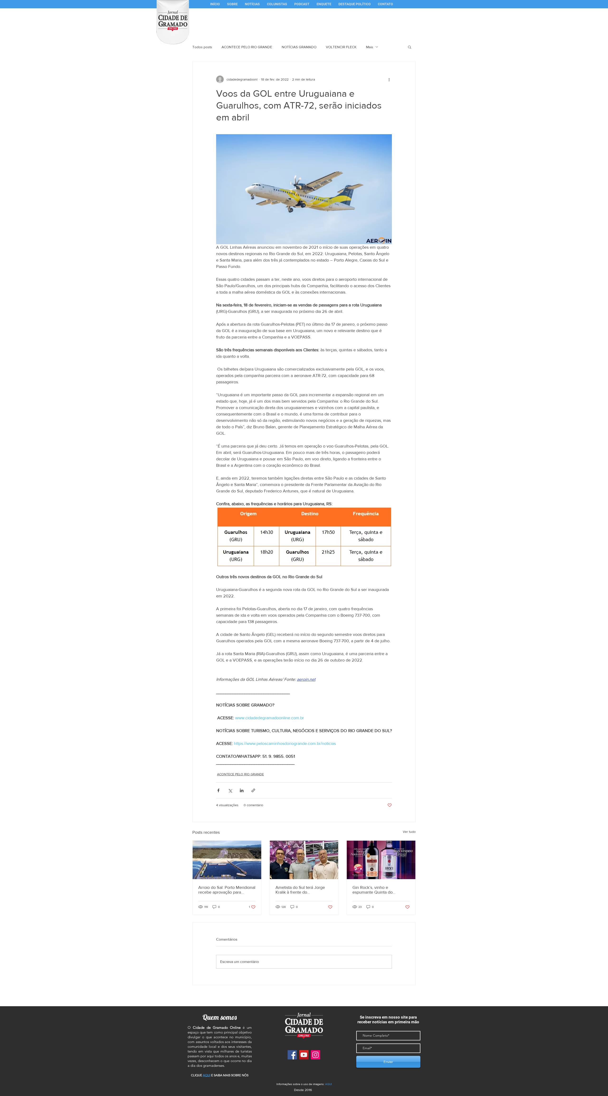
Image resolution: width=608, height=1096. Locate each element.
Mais (369, 47)
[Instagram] (315, 1054)
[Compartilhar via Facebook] (218, 790)
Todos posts (202, 47)
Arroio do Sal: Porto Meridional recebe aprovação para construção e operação (226, 890)
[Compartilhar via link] (253, 790)
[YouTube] (304, 1054)
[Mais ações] (389, 79)
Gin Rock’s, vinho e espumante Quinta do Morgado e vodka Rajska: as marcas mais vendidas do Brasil (378, 890)
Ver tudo (409, 832)
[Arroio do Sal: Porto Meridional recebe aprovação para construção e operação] (227, 860)
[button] (277, 4)
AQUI (328, 1084)
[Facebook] (292, 1054)
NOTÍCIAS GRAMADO (299, 47)
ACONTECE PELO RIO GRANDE (247, 47)
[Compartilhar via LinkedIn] (241, 790)
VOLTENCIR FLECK (341, 47)
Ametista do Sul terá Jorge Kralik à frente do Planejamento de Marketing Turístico (301, 890)
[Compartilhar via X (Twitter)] (230, 790)
